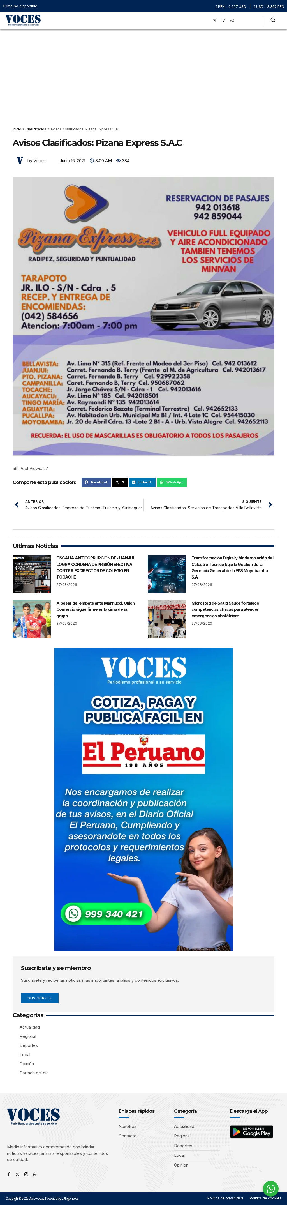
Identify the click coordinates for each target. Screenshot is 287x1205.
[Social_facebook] (206, 20)
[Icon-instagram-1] (223, 20)
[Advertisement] (143, 71)
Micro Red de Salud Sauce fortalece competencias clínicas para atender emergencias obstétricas (225, 609)
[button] (198, 20)
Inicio (17, 129)
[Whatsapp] (35, 1174)
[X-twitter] (215, 20)
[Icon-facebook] (9, 1174)
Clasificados (36, 129)
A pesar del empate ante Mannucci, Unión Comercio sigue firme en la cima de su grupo (95, 609)
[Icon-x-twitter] (17, 1174)
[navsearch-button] (273, 21)
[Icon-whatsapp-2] (232, 20)
